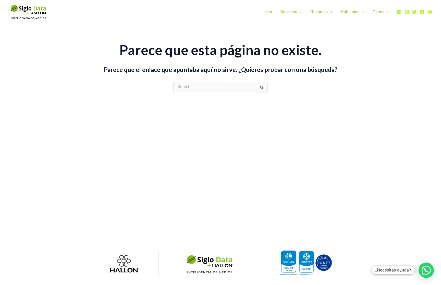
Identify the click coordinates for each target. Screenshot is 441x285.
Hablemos (350, 12)
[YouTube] (429, 12)
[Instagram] (407, 12)
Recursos (319, 12)
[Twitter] (414, 12)
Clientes (380, 12)
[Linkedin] (399, 12)
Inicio (267, 12)
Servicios (288, 12)
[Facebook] (422, 12)
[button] (299, 12)
